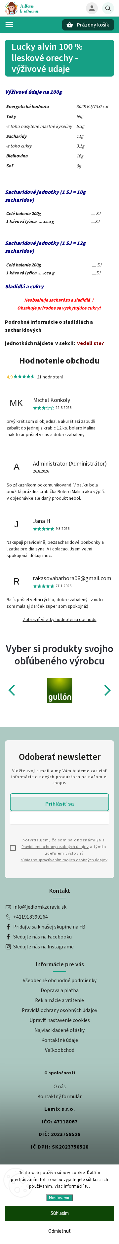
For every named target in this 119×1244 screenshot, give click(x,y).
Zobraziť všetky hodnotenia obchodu (60, 619)
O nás (60, 1086)
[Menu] (9, 24)
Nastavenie (59, 1197)
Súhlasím (60, 1213)
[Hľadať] (108, 8)
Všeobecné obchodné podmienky (60, 980)
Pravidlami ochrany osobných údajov (55, 847)
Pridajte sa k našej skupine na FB (49, 927)
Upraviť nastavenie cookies (59, 1020)
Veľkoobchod (59, 1050)
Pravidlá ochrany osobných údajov (59, 1010)
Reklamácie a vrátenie (59, 1000)
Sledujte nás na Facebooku (42, 936)
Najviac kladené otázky (59, 1030)
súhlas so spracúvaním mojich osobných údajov (64, 860)
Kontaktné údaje (59, 1040)
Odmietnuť (59, 1231)
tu (87, 1186)
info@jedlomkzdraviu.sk (39, 907)
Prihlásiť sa (59, 804)
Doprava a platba (60, 990)
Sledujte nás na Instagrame (43, 946)
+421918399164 (30, 917)
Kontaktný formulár (59, 1096)
